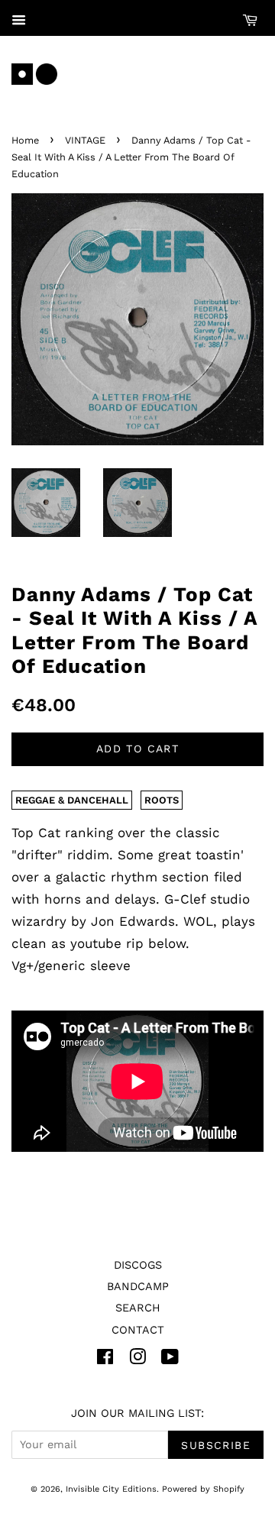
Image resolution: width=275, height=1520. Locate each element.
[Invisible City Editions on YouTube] (170, 1359)
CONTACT (138, 1330)
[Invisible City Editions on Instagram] (137, 1359)
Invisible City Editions (111, 1489)
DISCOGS (138, 1265)
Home (25, 140)
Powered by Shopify (203, 1489)
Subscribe (216, 1445)
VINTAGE (85, 140)
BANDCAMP (138, 1286)
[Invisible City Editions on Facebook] (105, 1359)
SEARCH (137, 1308)
